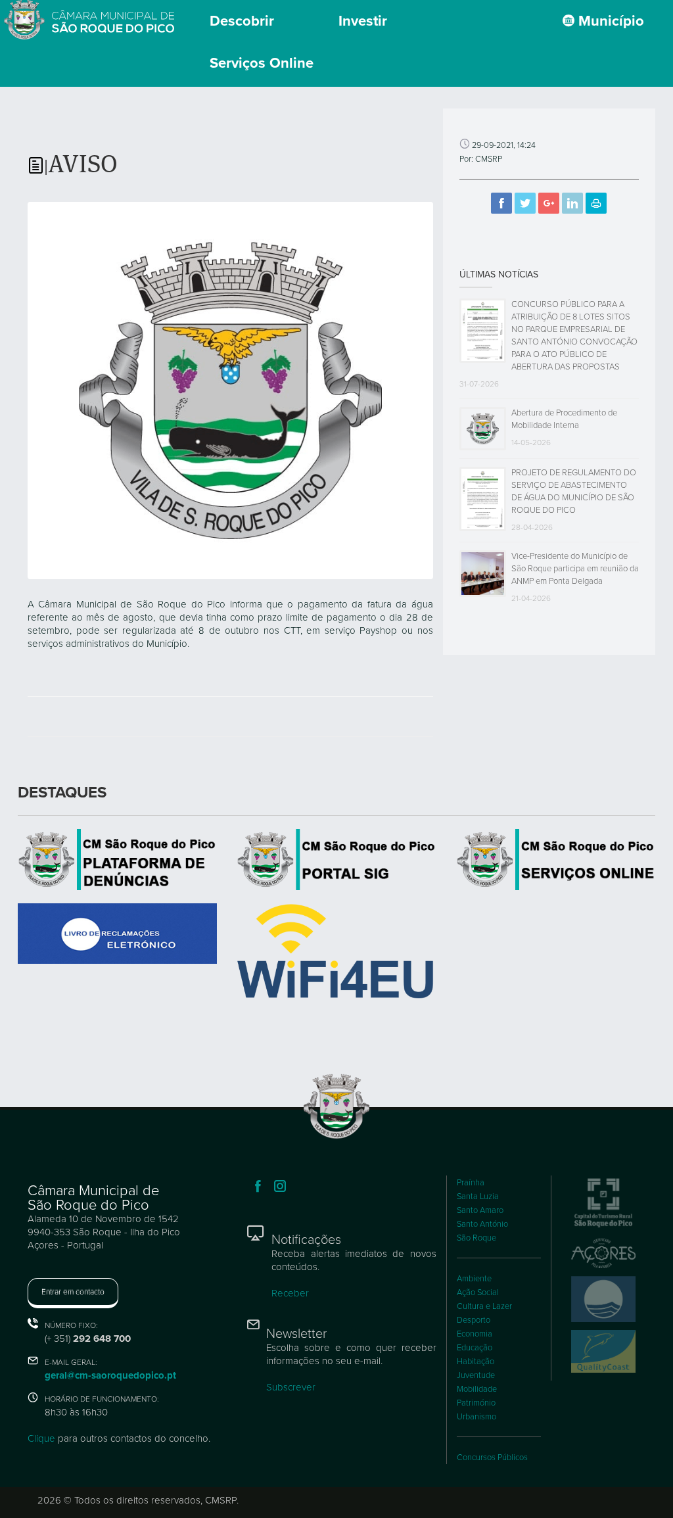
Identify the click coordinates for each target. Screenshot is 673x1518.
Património (476, 1403)
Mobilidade (477, 1389)
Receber (290, 1293)
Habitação (475, 1361)
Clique (41, 1438)
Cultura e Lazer (484, 1306)
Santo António (482, 1224)
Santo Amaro (480, 1210)
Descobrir (242, 21)
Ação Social (478, 1292)
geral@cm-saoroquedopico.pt (110, 1375)
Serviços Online (261, 63)
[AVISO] (230, 389)
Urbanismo (476, 1416)
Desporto (473, 1320)
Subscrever (290, 1387)
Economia (474, 1334)
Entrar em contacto (72, 1291)
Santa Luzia (478, 1196)
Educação (474, 1347)
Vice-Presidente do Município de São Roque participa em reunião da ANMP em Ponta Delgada (575, 568)
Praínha (470, 1182)
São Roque (476, 1238)
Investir (362, 21)
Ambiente (474, 1278)
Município (609, 21)
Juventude (476, 1375)
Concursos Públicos (492, 1457)
